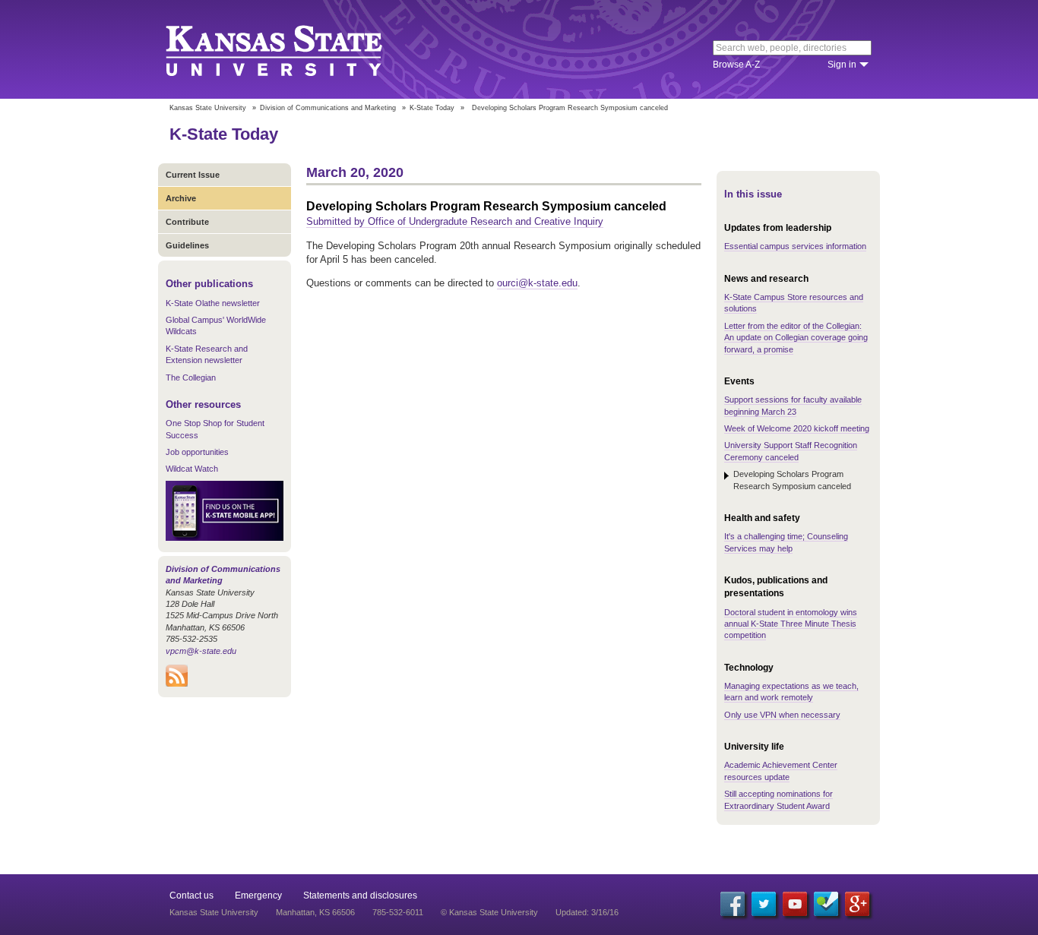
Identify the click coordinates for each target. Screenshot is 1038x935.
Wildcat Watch (192, 468)
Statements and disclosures (360, 895)
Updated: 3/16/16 (587, 912)
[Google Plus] (857, 904)
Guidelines (187, 245)
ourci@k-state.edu (537, 283)
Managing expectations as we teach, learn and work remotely (791, 691)
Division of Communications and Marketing (328, 108)
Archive (181, 198)
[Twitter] (764, 904)
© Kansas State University (489, 912)
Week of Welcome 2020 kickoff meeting (796, 428)
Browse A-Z (736, 64)
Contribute (187, 221)
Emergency (258, 895)
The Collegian (191, 377)
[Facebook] (732, 904)
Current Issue (193, 174)
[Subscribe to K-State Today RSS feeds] (177, 683)
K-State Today (432, 108)
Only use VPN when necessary (782, 714)
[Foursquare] (826, 904)
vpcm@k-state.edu (201, 650)
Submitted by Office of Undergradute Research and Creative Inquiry (454, 221)
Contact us (191, 895)
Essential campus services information (795, 246)
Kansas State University (293, 49)
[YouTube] (795, 904)
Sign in (842, 64)
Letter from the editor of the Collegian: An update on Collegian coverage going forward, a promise (796, 337)
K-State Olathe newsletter (213, 303)
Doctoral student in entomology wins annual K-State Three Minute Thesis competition (790, 624)
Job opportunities (197, 451)
